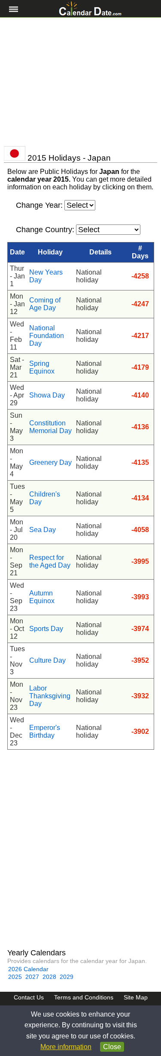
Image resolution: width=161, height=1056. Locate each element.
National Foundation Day (46, 335)
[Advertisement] (80, 82)
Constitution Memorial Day (50, 426)
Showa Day (47, 395)
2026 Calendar (28, 969)
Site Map (136, 997)
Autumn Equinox (42, 596)
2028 (49, 976)
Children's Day (44, 498)
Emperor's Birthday (44, 731)
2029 (66, 976)
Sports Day (46, 628)
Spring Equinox (42, 367)
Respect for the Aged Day (49, 561)
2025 (15, 976)
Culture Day (47, 660)
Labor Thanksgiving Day (49, 696)
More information (65, 1046)
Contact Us (29, 997)
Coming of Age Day (45, 303)
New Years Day (46, 276)
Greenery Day (50, 462)
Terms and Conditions (83, 997)
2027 (32, 976)
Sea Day (42, 529)
